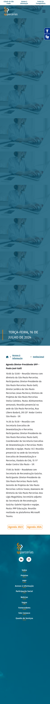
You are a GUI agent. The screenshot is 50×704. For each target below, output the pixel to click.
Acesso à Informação (24, 2)
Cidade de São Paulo (9, 2)
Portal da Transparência (40, 2)
